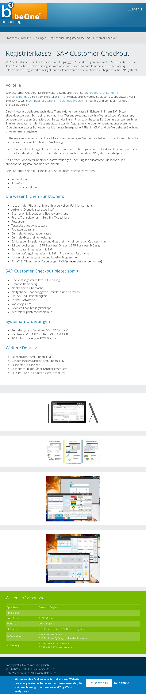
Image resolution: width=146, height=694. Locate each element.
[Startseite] (23, 14)
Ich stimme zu (99, 683)
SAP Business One (40, 100)
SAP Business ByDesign (69, 100)
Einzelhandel (56, 38)
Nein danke (121, 682)
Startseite (11, 38)
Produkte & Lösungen (33, 38)
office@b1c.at (47, 669)
